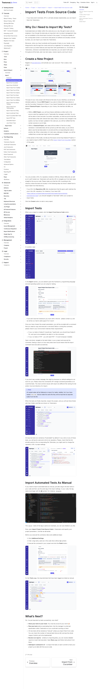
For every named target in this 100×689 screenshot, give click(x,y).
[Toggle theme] (97, 2)
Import (50, 7)
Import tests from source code (63, 7)
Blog (78, 2)
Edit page (29, 654)
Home (27, 7)
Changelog (73, 2)
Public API (66, 2)
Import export (42, 7)
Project (33, 7)
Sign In (92, 2)
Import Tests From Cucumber (62, 140)
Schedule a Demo (85, 2)
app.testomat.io (36, 63)
